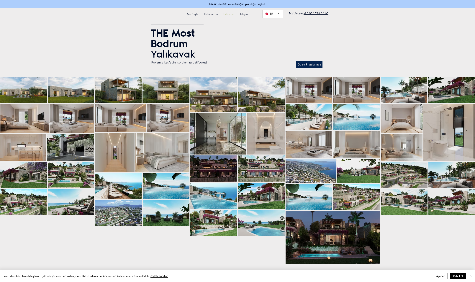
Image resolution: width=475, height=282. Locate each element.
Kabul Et (458, 276)
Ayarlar (440, 276)
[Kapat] (470, 276)
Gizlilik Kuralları (159, 276)
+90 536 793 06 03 (316, 13)
